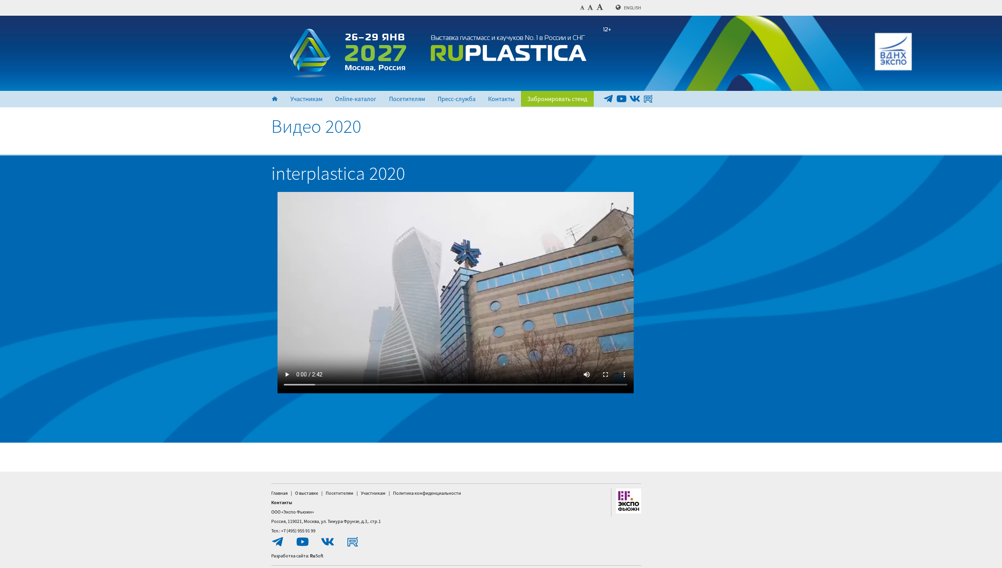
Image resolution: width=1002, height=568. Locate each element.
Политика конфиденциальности (427, 493)
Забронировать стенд (557, 99)
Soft (316, 556)
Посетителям (407, 99)
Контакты (501, 99)
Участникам (306, 99)
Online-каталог (356, 99)
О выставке (306, 493)
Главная (279, 493)
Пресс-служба (457, 99)
